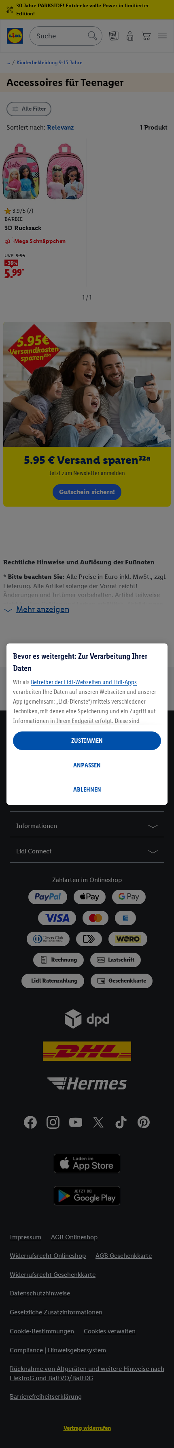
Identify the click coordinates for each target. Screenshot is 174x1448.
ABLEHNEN (87, 789)
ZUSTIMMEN (87, 740)
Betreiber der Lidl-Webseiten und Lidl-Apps (84, 682)
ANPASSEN (87, 765)
